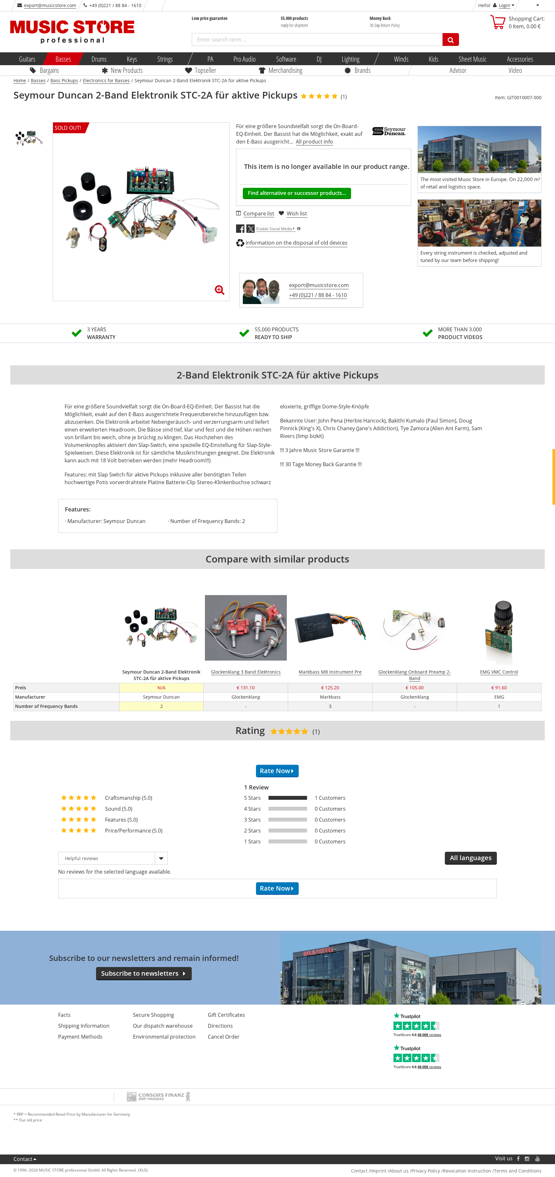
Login (504, 5)
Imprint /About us (389, 1171)
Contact (22, 1159)
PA (210, 59)
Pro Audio (244, 59)
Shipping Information (84, 1025)
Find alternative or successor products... (297, 192)
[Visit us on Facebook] (518, 1158)
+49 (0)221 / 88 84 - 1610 (318, 295)
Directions (220, 1025)
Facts (64, 1014)
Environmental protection (164, 1036)
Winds (401, 59)
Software (286, 59)
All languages (471, 857)
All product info (314, 141)
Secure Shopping (153, 1014)
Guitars (27, 59)
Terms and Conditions (518, 1171)
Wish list (297, 213)
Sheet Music (473, 59)
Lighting (350, 59)
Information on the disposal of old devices (297, 242)
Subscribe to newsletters (140, 973)
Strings (165, 59)
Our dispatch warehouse (163, 1025)
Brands (363, 70)
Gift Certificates (226, 1014)
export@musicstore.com (50, 5)
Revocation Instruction (467, 1171)
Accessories (520, 59)
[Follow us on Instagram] (527, 1158)
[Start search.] (451, 39)
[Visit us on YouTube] (538, 1158)
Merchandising (285, 70)
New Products (127, 70)
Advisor (458, 70)
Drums (98, 59)
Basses (63, 59)
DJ (318, 59)
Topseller (205, 70)
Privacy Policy (425, 1171)
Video (515, 70)
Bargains (49, 70)
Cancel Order (224, 1036)
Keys (132, 59)
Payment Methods (80, 1036)
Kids (433, 59)
